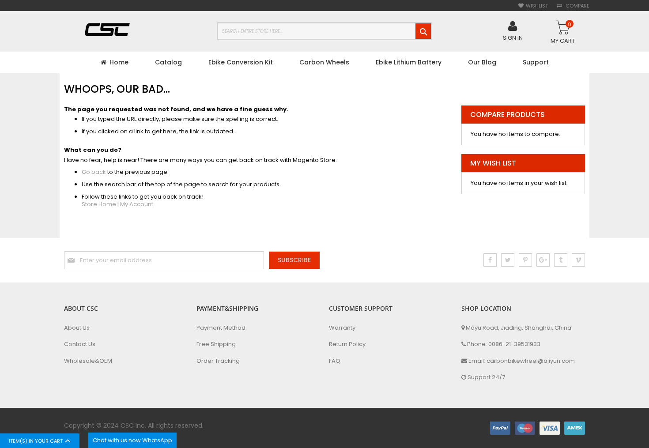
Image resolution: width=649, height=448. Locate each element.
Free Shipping (216, 344)
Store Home (99, 204)
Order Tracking (218, 361)
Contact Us (79, 344)
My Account (136, 204)
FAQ (334, 361)
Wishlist (537, 6)
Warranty (342, 328)
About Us (77, 328)
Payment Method (220, 328)
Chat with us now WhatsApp (132, 440)
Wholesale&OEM (88, 361)
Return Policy (347, 344)
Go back (94, 172)
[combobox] (324, 31)
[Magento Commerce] (108, 31)
